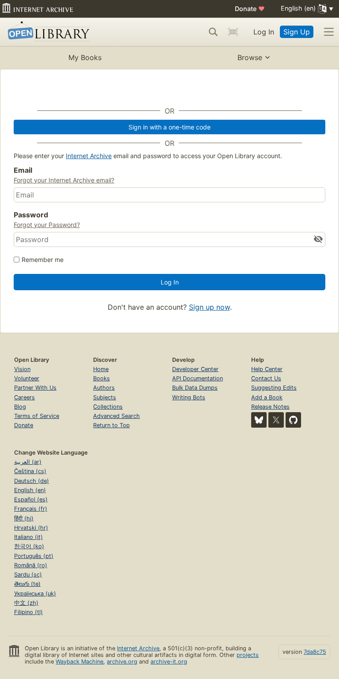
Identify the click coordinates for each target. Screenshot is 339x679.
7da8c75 (315, 652)
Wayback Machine (79, 661)
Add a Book (266, 397)
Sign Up (296, 31)
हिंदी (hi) (24, 518)
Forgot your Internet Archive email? (64, 180)
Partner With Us (35, 387)
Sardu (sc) (28, 574)
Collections (108, 406)
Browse (249, 57)
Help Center (266, 369)
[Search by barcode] (233, 31)
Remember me (43, 259)
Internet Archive (89, 155)
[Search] (213, 31)
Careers (24, 397)
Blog (20, 406)
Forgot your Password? (47, 224)
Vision (22, 369)
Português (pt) (33, 556)
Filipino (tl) (28, 612)
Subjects (104, 397)
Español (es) (31, 499)
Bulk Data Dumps (195, 387)
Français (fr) (30, 508)
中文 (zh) (26, 602)
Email (23, 170)
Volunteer (26, 378)
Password (31, 214)
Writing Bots (188, 397)
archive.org (122, 661)
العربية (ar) (27, 462)
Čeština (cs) (30, 471)
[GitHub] (293, 420)
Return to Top (111, 425)
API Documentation (197, 378)
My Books (85, 57)
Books (101, 378)
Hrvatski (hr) (31, 527)
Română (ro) (30, 565)
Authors (104, 387)
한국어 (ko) (29, 546)
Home (101, 369)
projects (248, 655)
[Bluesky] (259, 420)
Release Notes (270, 406)
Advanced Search (116, 416)
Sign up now (209, 307)
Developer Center (195, 369)
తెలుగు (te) (27, 583)
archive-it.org (169, 661)
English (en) (30, 490)
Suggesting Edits (274, 387)
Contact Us (266, 378)
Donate (250, 8)
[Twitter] (276, 420)
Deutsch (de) (31, 481)
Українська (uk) (35, 593)
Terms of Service (36, 416)
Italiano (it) (28, 537)
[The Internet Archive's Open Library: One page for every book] (47, 32)
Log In (263, 31)
